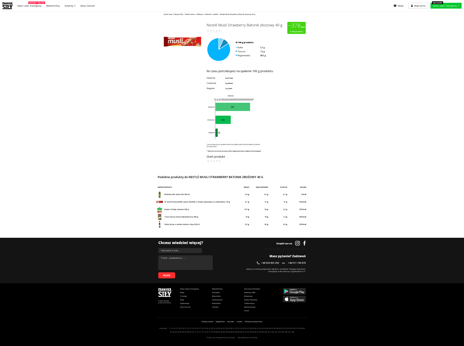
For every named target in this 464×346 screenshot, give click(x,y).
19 (205, 328)
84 (226, 332)
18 (202, 328)
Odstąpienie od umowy (247, 337)
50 (280, 328)
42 (260, 328)
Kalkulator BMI (249, 292)
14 (193, 328)
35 (243, 328)
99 (263, 332)
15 (195, 328)
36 (246, 328)
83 (224, 332)
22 (212, 328)
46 (270, 328)
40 (255, 328)
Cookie (239, 321)
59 (301, 328)
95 (253, 332)
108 (292, 332)
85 (229, 332)
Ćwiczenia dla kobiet (252, 289)
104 (279, 332)
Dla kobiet (216, 292)
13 (190, 328)
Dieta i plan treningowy (30, 5)
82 (222, 332)
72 (197, 332)
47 (272, 328)
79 (214, 332)
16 (197, 328)
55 (292, 328)
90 (241, 332)
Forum (246, 311)
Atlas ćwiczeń (87, 5)
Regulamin (220, 321)
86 (231, 332)
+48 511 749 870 (297, 262)
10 (183, 328)
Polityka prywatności (253, 321)
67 (185, 332)
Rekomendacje (250, 307)
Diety (182, 300)
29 (229, 328)
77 (209, 332)
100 (265, 332)
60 (304, 328)
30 (231, 328)
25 (219, 328)
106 (285, 332)
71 (195, 332)
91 (243, 332)
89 (238, 332)
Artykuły (69, 5)
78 (212, 332)
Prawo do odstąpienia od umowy (221, 337)
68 (188, 332)
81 (219, 332)
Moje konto (216, 296)
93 (248, 332)
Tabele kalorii (249, 303)
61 (171, 332)
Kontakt (230, 321)
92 (246, 332)
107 (289, 332)
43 (263, 328)
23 (214, 328)
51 (282, 328)
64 (178, 332)
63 (176, 332)
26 (222, 328)
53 (287, 328)
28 (226, 328)
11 (185, 328)
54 (289, 328)
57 (296, 328)
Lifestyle (215, 307)
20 (207, 328)
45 (267, 328)
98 (260, 332)
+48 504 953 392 (270, 262)
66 (183, 332)
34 (241, 328)
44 (265, 328)
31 (234, 328)
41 (258, 328)
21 (209, 328)
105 (282, 332)
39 (253, 328)
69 (190, 332)
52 (284, 328)
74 (202, 332)
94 (251, 332)
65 (180, 332)
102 (272, 332)
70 (193, 332)
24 (217, 328)
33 (238, 328)
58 (299, 328)
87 (234, 332)
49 (277, 328)
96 (255, 332)
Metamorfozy (53, 5)
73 (200, 332)
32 (236, 328)
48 (275, 328)
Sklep (182, 292)
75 (205, 332)
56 (294, 328)
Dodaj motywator (250, 300)
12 (188, 328)
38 (251, 328)
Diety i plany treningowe (189, 289)
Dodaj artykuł (207, 321)
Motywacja (248, 296)
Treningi (183, 296)
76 (207, 332)
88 (236, 332)
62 (173, 332)
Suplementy (184, 303)
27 (224, 328)
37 (248, 328)
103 (275, 332)
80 (217, 332)
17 (200, 328)
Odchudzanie (217, 300)
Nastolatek (216, 303)
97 (258, 332)
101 (269, 332)
